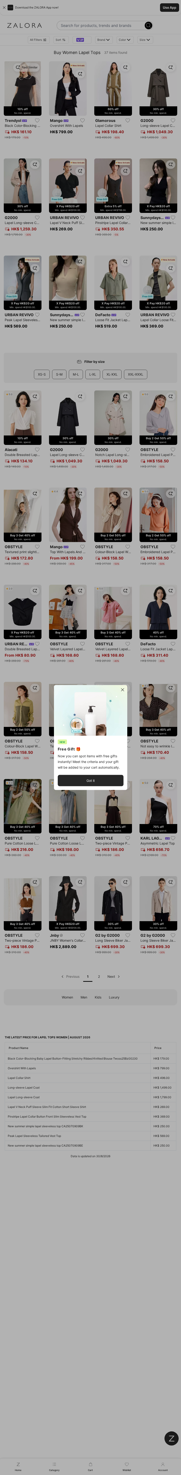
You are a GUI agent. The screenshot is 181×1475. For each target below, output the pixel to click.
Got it (90, 781)
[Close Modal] (122, 690)
